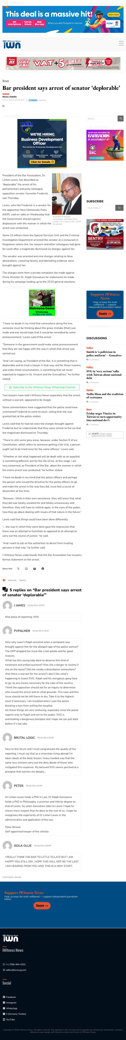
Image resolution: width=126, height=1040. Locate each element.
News (5, 81)
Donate (103, 313)
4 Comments (94, 359)
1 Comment (93, 382)
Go (119, 207)
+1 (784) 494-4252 (15, 964)
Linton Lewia (12, 580)
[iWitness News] (10, 938)
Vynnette (22, 580)
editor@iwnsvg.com (16, 970)
